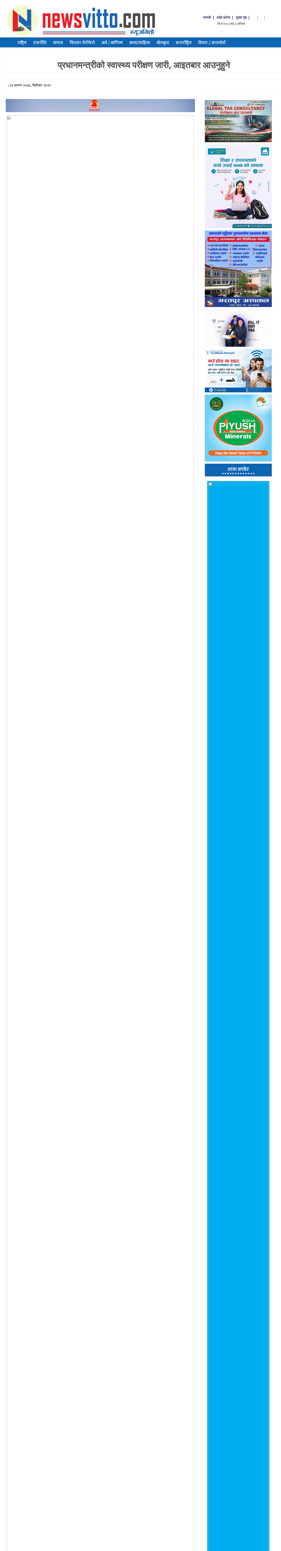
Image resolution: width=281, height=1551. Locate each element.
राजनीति (40, 43)
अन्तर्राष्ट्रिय (184, 43)
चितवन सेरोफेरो (82, 43)
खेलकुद (163, 43)
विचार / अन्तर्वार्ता (211, 43)
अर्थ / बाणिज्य (112, 43)
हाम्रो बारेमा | (225, 18)
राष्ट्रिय (22, 43)
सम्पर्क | (209, 18)
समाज (58, 43)
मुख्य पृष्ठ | (244, 18)
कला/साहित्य (139, 43)
